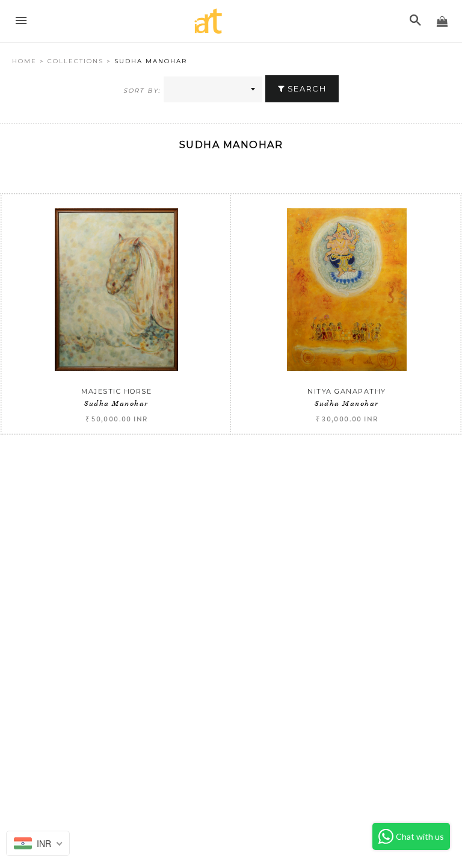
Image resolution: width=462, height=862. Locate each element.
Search (305, 88)
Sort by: (142, 91)
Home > (30, 61)
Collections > (81, 61)
